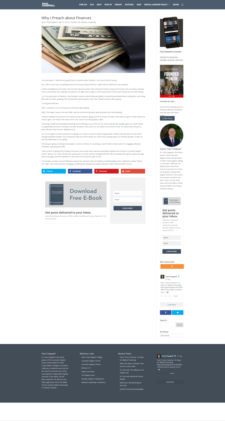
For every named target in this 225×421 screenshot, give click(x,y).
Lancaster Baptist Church (91, 361)
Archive (176, 5)
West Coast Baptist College (91, 357)
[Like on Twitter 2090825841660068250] (170, 296)
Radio (139, 5)
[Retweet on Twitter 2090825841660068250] (166, 296)
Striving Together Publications (92, 379)
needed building (110, 161)
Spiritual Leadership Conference (93, 382)
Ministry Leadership (88, 22)
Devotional (129, 5)
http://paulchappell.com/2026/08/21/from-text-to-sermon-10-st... (172, 289)
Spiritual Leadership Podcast (155, 5)
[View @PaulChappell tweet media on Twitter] (167, 292)
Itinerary (118, 5)
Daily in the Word (87, 371)
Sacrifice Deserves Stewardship (131, 389)
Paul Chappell (171, 276)
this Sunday (120, 124)
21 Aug (167, 279)
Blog (92, 5)
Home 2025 (83, 5)
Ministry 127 (86, 368)
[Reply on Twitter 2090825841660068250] (162, 296)
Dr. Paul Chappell (50, 22)
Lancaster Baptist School (90, 364)
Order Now (167, 118)
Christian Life (75, 22)
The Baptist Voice (88, 375)
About (99, 5)
